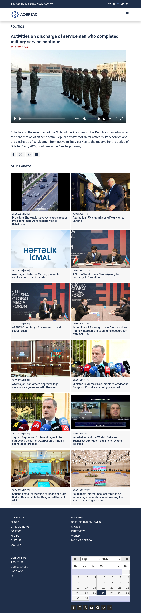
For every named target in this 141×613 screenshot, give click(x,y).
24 (86, 593)
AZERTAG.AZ (18, 517)
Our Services (19, 566)
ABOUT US (17, 562)
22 (127, 587)
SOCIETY (16, 544)
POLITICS (17, 26)
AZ (109, 4)
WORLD (75, 535)
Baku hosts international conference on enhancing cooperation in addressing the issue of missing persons (98, 497)
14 (119, 582)
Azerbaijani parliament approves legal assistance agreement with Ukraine (35, 385)
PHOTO (15, 522)
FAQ (13, 576)
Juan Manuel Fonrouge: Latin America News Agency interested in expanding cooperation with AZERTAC (100, 331)
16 (77, 587)
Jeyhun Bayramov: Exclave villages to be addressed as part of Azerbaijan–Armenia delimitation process (38, 441)
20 (111, 587)
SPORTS (75, 526)
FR (127, 4)
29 (127, 593)
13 (111, 582)
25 (94, 593)
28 (119, 593)
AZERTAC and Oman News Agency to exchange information (96, 276)
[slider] (42, 118)
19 (103, 587)
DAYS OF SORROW (81, 540)
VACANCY (17, 571)
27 (111, 593)
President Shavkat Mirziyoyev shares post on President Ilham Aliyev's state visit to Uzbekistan (40, 221)
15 (127, 582)
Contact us (18, 557)
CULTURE (16, 540)
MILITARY (16, 535)
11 (94, 582)
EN (118, 4)
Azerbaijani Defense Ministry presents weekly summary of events (35, 276)
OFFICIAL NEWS (20, 526)
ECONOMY (77, 517)
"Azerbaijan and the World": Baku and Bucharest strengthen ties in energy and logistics (97, 441)
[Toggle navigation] (126, 13)
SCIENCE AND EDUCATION (87, 522)
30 (77, 598)
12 (103, 582)
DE (122, 4)
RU (113, 4)
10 (86, 582)
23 (77, 593)
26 (103, 593)
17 (86, 587)
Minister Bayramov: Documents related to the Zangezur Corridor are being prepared (100, 385)
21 (119, 587)
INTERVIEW (78, 531)
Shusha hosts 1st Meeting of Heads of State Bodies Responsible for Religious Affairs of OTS (39, 497)
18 (94, 587)
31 (86, 598)
